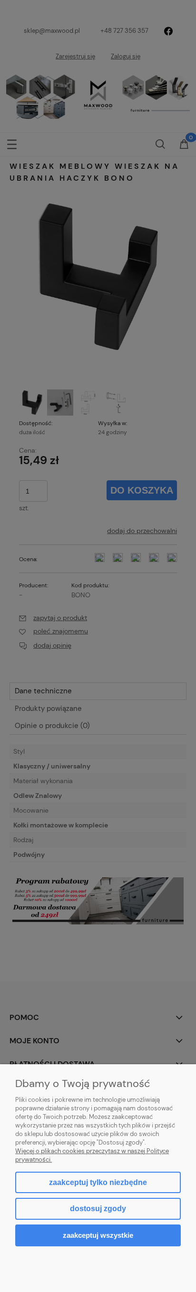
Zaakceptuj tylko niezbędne (98, 1182)
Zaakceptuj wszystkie (98, 1235)
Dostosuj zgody (98, 1209)
